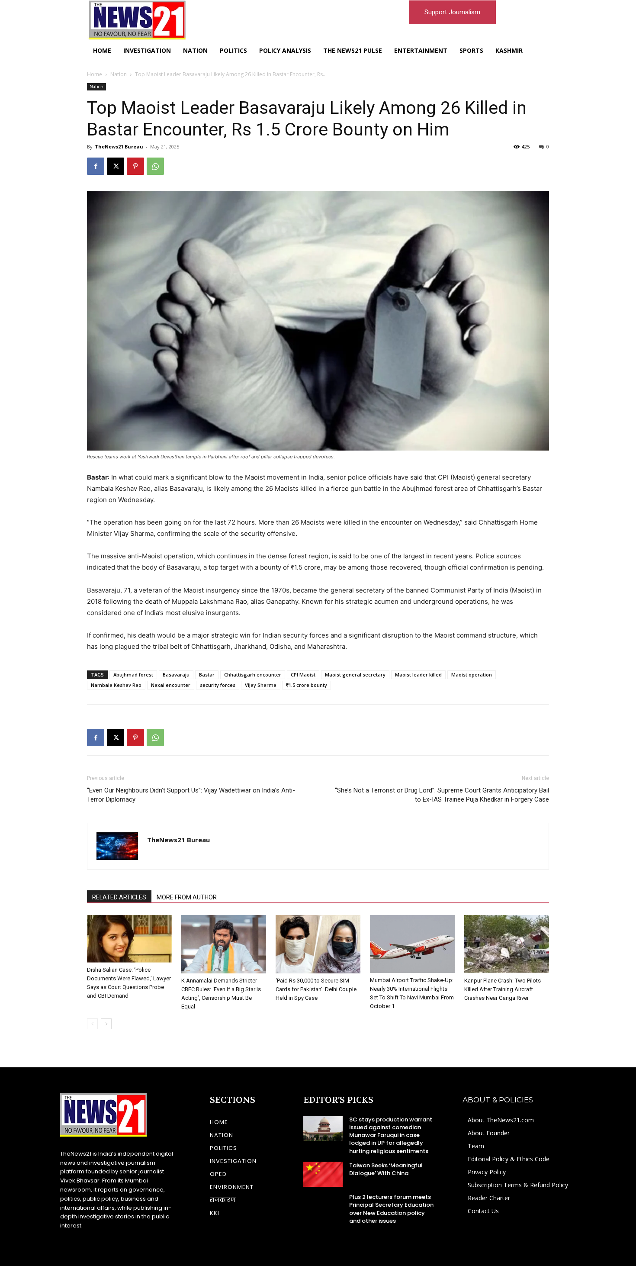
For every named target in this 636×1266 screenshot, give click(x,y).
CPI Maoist (303, 674)
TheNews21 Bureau (119, 146)
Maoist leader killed (418, 674)
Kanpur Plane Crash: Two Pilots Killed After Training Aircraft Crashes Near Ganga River (502, 989)
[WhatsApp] (155, 166)
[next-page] (106, 1023)
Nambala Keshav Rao (116, 685)
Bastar (207, 674)
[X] (115, 166)
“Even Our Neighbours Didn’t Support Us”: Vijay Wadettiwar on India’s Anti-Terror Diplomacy (191, 794)
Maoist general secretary (355, 674)
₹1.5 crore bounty (306, 685)
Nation (118, 74)
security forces (217, 685)
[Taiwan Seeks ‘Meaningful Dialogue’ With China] (323, 1174)
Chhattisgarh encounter (252, 674)
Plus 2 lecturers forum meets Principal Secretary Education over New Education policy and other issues (391, 1209)
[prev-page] (92, 1023)
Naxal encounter (170, 685)
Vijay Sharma (260, 685)
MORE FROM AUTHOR (187, 897)
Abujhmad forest (133, 674)
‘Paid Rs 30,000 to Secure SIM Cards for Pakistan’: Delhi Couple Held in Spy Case (316, 989)
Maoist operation (471, 674)
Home (94, 74)
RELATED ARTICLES (119, 897)
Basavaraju (176, 674)
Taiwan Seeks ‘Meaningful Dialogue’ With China (386, 1169)
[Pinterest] (135, 166)
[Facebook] (95, 166)
